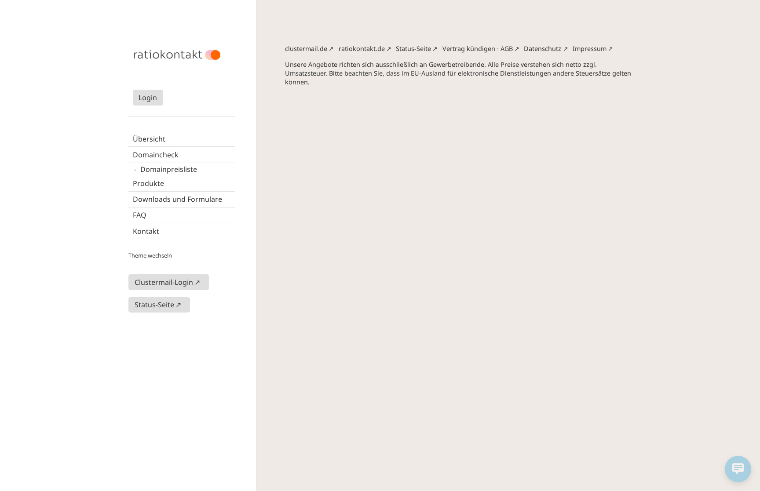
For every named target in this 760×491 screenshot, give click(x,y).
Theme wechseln (150, 255)
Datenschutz (542, 48)
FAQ (139, 215)
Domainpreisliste (168, 169)
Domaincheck (156, 155)
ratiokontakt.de (362, 48)
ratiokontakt (168, 55)
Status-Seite (154, 304)
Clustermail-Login (164, 282)
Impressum (590, 48)
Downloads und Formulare (177, 199)
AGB (507, 48)
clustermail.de (306, 48)
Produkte (148, 183)
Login (148, 97)
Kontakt (146, 231)
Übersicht (149, 139)
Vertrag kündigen (468, 48)
